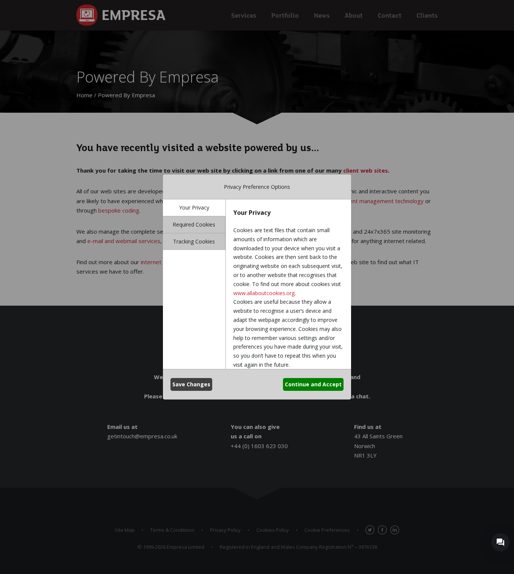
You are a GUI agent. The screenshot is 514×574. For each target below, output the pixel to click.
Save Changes (191, 384)
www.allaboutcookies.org (264, 293)
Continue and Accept (313, 384)
